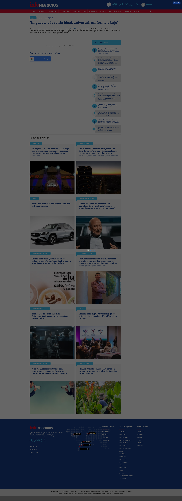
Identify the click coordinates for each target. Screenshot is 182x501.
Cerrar (176, 3)
